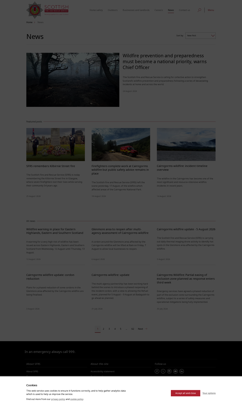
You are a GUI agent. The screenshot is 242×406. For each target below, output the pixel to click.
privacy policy (58, 399)
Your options (209, 393)
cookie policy (76, 399)
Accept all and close (185, 393)
